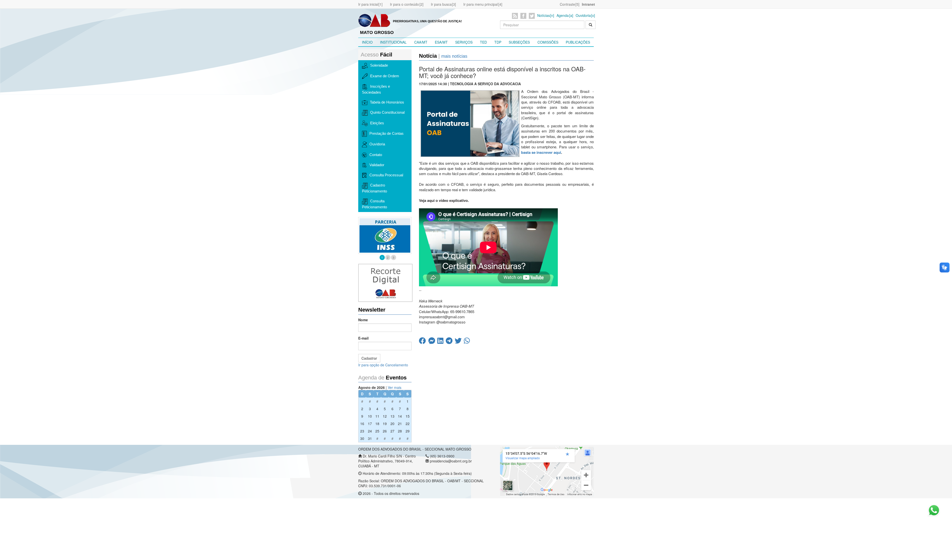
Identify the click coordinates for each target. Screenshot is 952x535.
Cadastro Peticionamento (374, 188)
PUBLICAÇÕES (578, 42)
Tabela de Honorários (387, 102)
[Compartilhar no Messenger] (432, 341)
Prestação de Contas (386, 133)
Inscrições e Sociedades (376, 89)
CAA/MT (420, 42)
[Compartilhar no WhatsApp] (467, 341)
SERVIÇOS (464, 42)
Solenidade (379, 65)
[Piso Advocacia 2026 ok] (389, 235)
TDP (497, 42)
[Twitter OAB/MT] (532, 16)
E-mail (363, 338)
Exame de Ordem (384, 76)
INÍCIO (367, 42)
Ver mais (394, 387)
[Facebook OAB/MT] (524, 16)
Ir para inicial (368, 4)
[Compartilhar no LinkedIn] (441, 341)
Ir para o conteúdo (404, 4)
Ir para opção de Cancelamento (383, 364)
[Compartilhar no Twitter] (459, 341)
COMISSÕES (547, 42)
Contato (375, 155)
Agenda (563, 15)
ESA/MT (441, 42)
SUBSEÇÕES (519, 42)
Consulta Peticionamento (374, 204)
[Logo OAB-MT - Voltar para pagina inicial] (374, 20)
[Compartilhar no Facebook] (423, 341)
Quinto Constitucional (387, 112)
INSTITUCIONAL (393, 42)
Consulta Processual (386, 175)
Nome (363, 319)
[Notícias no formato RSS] (516, 16)
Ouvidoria (583, 15)
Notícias (543, 15)
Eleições (377, 123)
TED (483, 42)
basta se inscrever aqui (541, 152)
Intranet (588, 4)
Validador (376, 165)
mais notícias (454, 56)
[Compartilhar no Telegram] (450, 341)
